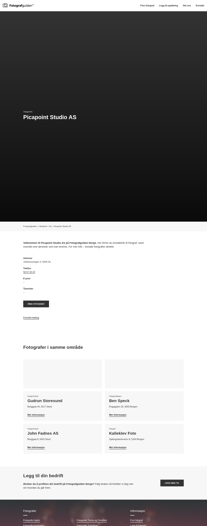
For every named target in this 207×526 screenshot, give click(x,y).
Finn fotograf (147, 5)
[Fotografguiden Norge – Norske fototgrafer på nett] (18, 5)
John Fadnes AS (42, 433)
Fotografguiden (30, 226)
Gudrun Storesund (44, 401)
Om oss (187, 5)
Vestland (43, 226)
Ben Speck (119, 401)
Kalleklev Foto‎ (122, 433)
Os (50, 226)
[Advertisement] (144, 277)
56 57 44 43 (29, 272)
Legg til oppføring (168, 5)
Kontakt (200, 5)
